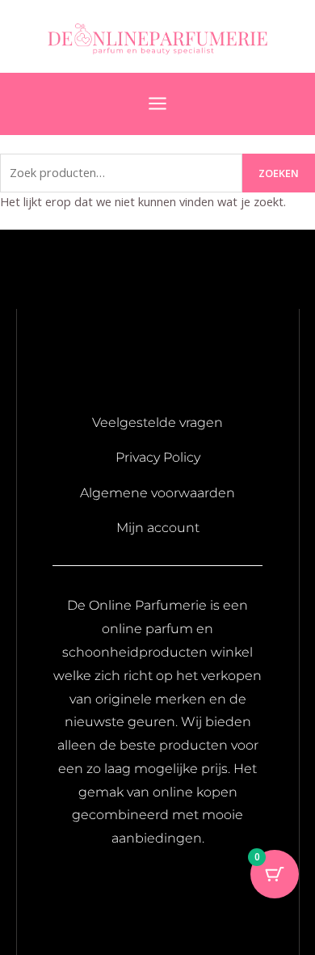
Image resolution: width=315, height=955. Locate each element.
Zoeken (278, 173)
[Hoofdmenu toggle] (157, 103)
